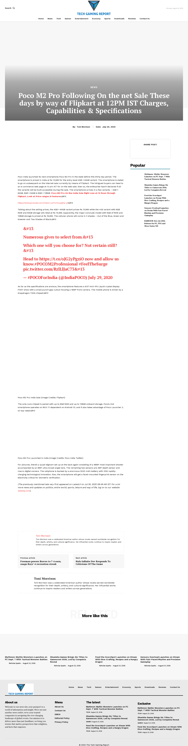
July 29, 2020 (100, 277)
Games (88, 722)
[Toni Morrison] (24, 583)
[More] (162, 150)
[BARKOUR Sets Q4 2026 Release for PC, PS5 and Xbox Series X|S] (136, 223)
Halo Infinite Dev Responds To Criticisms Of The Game (93, 562)
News (94, 87)
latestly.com (24, 491)
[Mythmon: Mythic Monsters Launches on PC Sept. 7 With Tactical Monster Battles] (136, 176)
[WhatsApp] (156, 150)
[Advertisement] (71, 157)
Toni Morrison (83, 127)
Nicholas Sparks (15, 663)
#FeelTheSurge (93, 264)
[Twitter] (144, 150)
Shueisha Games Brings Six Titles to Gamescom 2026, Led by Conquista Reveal (156, 187)
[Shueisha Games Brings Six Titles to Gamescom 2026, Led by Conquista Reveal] (136, 187)
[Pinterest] (150, 150)
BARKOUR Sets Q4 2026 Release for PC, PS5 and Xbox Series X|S (154, 223)
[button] (10, 8)
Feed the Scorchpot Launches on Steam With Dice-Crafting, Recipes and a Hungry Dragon (156, 199)
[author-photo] (6, 663)
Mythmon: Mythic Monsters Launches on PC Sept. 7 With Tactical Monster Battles (157, 176)
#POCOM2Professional (56, 264)
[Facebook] (138, 150)
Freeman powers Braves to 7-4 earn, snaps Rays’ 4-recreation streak (40, 562)
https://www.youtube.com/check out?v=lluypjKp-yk (43, 203)
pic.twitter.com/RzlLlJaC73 (48, 269)
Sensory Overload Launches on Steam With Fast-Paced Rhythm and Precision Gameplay (156, 212)
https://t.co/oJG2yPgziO (61, 259)
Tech (88, 712)
